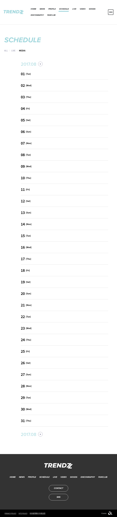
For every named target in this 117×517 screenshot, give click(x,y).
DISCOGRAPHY (37, 15)
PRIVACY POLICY (10, 513)
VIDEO (82, 9)
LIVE (74, 9)
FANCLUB (51, 15)
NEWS (42, 9)
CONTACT (58, 488)
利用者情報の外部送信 (37, 513)
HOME (33, 9)
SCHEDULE (64, 9)
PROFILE (52, 9)
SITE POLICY (23, 513)
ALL (6, 50)
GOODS (92, 9)
